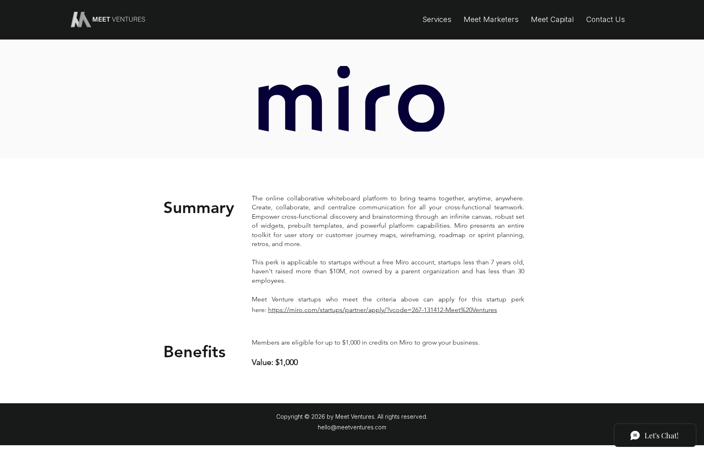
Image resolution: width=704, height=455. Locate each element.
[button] (437, 19)
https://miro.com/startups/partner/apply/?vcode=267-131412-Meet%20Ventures (382, 310)
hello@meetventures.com (352, 427)
